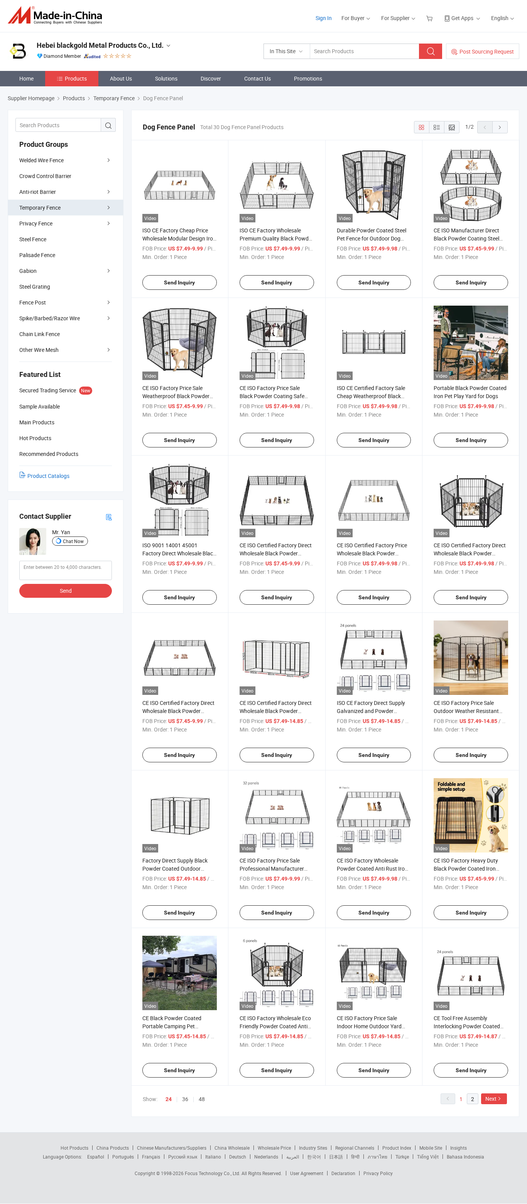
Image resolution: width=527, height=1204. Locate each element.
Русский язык (182, 1157)
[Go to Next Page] (500, 127)
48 (202, 1099)
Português (123, 1157)
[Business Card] (109, 516)
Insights (458, 1148)
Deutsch (237, 1157)
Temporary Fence (40, 207)
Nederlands (266, 1157)
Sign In (324, 18)
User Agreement (306, 1173)
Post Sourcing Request (486, 51)
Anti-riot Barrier (37, 191)
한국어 (314, 1157)
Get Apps (462, 18)
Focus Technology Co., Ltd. (213, 1173)
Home (26, 78)
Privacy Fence (35, 223)
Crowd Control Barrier (45, 176)
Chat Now (73, 541)
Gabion (28, 270)
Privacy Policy (378, 1173)
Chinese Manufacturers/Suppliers (171, 1148)
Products (76, 78)
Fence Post (32, 302)
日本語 (336, 1157)
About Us (121, 78)
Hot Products (74, 1148)
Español (95, 1157)
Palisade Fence (37, 255)
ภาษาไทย (377, 1157)
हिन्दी (355, 1157)
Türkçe (402, 1157)
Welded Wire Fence (41, 160)
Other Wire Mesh (39, 349)
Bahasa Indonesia (465, 1157)
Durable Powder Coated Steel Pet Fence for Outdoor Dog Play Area (371, 238)
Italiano (213, 1157)
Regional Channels (354, 1148)
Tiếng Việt (428, 1157)
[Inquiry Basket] (430, 18)
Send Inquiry (179, 282)
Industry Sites (313, 1148)
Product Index (396, 1148)
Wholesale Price (274, 1148)
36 (185, 1099)
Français (151, 1157)
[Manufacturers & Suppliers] (57, 15)
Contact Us (257, 78)
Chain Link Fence (39, 334)
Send (66, 590)
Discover (211, 78)
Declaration (343, 1173)
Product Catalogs (48, 475)
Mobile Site (430, 1148)
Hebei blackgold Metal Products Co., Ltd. (100, 45)
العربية (292, 1157)
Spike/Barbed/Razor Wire (49, 318)
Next (491, 1098)
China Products (112, 1148)
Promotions (308, 78)
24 (169, 1099)
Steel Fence (32, 239)
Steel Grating (34, 286)
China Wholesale (232, 1148)
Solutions (166, 78)
